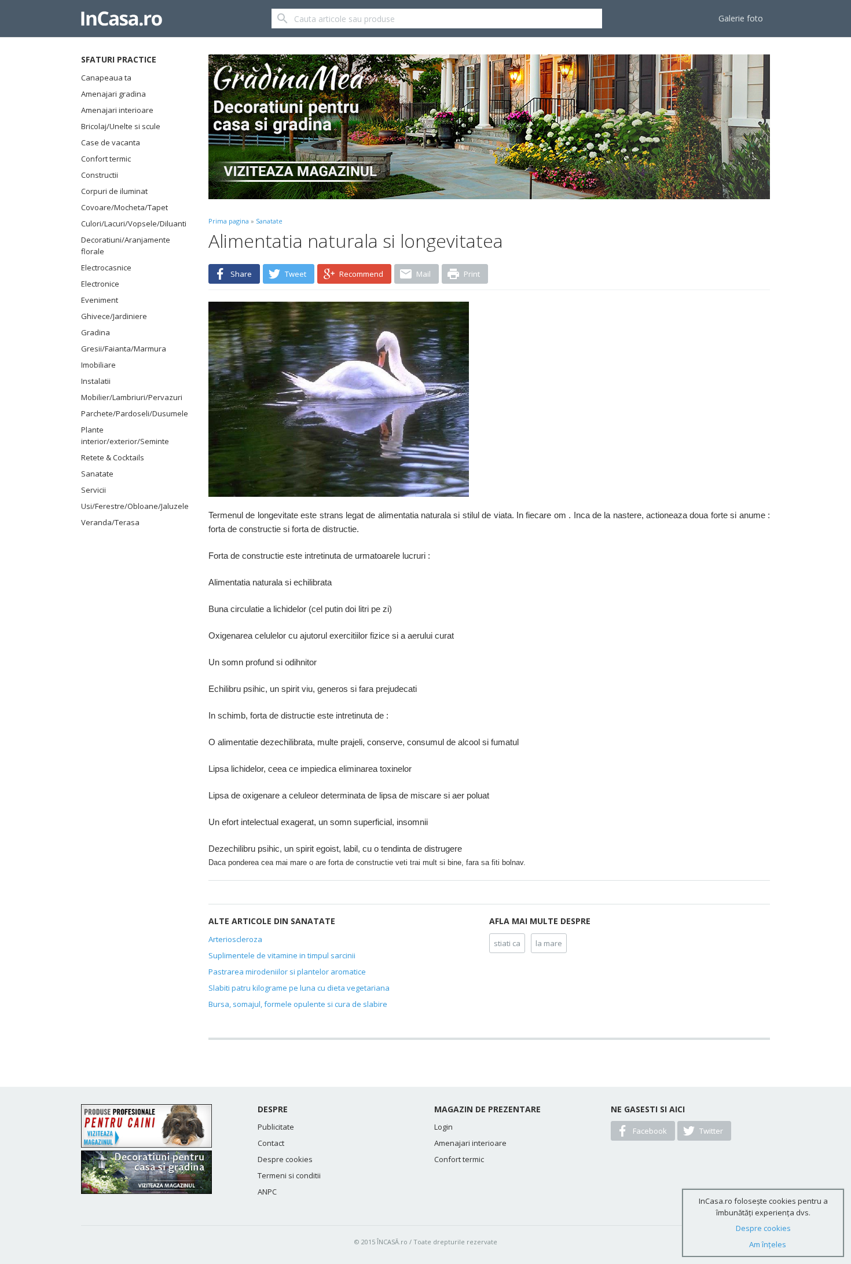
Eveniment (99, 300)
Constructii (99, 175)
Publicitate (276, 1127)
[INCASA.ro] (121, 18)
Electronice (100, 284)
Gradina (95, 332)
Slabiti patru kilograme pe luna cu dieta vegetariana (299, 988)
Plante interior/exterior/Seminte (125, 435)
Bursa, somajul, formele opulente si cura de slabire (297, 1004)
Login (443, 1127)
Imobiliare (98, 365)
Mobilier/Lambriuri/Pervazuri (130, 397)
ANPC (267, 1191)
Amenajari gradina (113, 94)
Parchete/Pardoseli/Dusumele (130, 413)
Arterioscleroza (235, 939)
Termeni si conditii (289, 1175)
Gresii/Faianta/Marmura (123, 348)
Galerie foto (740, 18)
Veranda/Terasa (110, 522)
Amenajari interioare (117, 110)
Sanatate (97, 473)
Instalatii (96, 381)
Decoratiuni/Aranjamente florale (125, 246)
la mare (548, 943)
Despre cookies (285, 1159)
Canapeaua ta (106, 77)
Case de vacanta (110, 142)
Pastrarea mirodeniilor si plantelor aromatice (287, 971)
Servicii (93, 490)
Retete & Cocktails (112, 457)
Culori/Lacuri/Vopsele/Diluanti (130, 223)
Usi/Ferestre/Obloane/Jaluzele (130, 506)
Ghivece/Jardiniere (114, 316)
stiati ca (507, 943)
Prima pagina (228, 221)
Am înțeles (767, 1244)
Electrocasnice (106, 267)
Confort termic (106, 158)
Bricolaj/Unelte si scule (120, 126)
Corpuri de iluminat (114, 191)
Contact (271, 1143)
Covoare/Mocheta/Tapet (124, 207)
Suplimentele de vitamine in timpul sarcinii (281, 955)
